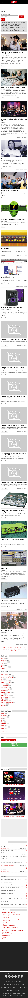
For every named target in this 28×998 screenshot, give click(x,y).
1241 (3, 649)
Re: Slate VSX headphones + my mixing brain (11, 862)
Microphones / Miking (7, 692)
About (5, 973)
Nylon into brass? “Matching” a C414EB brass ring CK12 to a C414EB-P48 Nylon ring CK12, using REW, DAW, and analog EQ (13, 904)
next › (12, 650)
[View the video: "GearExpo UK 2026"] (14, 793)
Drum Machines (6, 687)
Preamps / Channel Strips (8, 702)
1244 (15, 649)
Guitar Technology (6, 689)
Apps (3, 679)
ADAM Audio (5, 717)
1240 (24, 647)
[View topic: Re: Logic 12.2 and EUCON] (26, 850)
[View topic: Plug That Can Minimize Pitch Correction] (26, 887)
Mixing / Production (7, 695)
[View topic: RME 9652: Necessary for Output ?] (26, 885)
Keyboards (4, 690)
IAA (1, 852)
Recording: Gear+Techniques (9, 912)
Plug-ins (4, 699)
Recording (5, 703)
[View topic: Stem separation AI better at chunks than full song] (26, 898)
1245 (18, 649)
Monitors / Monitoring (7, 697)
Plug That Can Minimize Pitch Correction (10, 887)
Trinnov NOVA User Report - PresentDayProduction (14, 816)
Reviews (4, 658)
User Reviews (5, 932)
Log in (2, 1)
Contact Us (10, 973)
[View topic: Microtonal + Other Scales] (26, 893)
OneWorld (3, 858)
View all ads (4, 740)
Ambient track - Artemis (7, 882)
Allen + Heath (5, 723)
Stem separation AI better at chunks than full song (13, 898)
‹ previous (9, 647)
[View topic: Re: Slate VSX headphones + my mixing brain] (26, 862)
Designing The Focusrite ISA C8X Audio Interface (14, 784)
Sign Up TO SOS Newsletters (14, 744)
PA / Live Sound (6, 700)
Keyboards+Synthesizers (5, 848)
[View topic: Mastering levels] (26, 901)
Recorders (4, 705)
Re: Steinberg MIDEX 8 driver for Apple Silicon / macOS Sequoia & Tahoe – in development (13, 856)
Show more (4, 708)
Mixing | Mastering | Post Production (7, 865)
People (4, 665)
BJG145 (2, 870)
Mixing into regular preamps (8, 890)
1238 (16, 647)
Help (23, 973)
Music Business (6, 667)
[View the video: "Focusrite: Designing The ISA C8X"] (14, 777)
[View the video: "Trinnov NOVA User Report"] (14, 809)
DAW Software (6, 685)
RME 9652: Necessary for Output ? (9, 885)
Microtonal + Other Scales (7, 893)
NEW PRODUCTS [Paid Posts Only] (10, 919)
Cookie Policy (17, 973)
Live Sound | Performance (8, 925)
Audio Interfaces (6, 680)
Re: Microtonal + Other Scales (8, 845)
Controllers (5, 684)
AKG (3, 720)
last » (16, 650)
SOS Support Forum (7, 938)
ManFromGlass (4, 864)
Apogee (3, 728)
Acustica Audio (5, 715)
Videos (3, 668)
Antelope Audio (5, 727)
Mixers (3, 694)
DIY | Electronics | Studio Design (10, 927)
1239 (20, 647)
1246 (22, 649)
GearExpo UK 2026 (14, 800)
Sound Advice (5, 662)
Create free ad (12, 740)
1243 (11, 649)
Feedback (4, 937)
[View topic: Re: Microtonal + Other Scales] (26, 845)
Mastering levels (5, 901)
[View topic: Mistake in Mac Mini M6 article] (26, 896)
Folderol (3, 846)
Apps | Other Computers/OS (9, 924)
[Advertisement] (14, 757)
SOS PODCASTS (6, 674)
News (4, 663)
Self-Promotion (6, 935)
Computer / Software (7, 682)
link (14, 50)
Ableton (4, 713)
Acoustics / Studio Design (8, 677)
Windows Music (6, 920)
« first (4, 647)
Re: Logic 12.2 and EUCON (7, 850)
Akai (3, 718)
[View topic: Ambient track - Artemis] (26, 882)
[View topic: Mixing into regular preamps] (26, 890)
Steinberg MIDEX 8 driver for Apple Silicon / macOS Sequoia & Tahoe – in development (13, 879)
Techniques (5, 660)
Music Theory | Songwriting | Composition (12, 930)
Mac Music (3, 854)
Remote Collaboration (7, 934)
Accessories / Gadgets (7, 675)
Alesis (3, 722)
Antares (3, 725)
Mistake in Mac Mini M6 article (8, 896)
